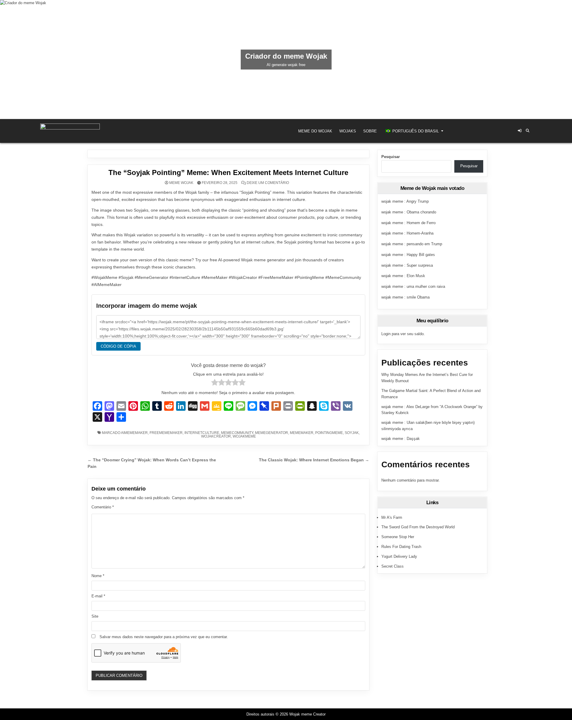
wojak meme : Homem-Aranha (407, 233)
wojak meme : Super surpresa (407, 265)
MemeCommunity (237, 433)
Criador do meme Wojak (286, 56)
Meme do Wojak (315, 131)
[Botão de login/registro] (519, 131)
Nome (97, 576)
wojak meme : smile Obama (405, 297)
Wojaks (347, 131)
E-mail (98, 596)
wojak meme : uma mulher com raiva (413, 286)
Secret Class (392, 566)
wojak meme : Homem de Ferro (408, 223)
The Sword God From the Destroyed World (418, 527)
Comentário (102, 507)
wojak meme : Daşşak (400, 438)
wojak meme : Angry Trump (405, 201)
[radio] (214, 383)
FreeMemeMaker (166, 433)
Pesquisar (390, 156)
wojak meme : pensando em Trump (411, 244)
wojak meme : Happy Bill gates (408, 254)
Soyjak (352, 433)
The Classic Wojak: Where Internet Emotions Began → (314, 460)
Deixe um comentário (268, 183)
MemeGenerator (271, 433)
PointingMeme (329, 433)
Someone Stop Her (397, 537)
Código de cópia (118, 346)
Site (94, 616)
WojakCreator (216, 436)
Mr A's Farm (391, 517)
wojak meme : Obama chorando (408, 212)
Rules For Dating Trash (401, 546)
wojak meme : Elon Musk (403, 276)
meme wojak (181, 183)
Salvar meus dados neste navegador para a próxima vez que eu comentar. (164, 637)
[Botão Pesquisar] (527, 131)
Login (386, 334)
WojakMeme (244, 436)
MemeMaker (301, 433)
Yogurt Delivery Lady (399, 556)
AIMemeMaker (134, 433)
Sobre (370, 131)
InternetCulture (201, 433)
